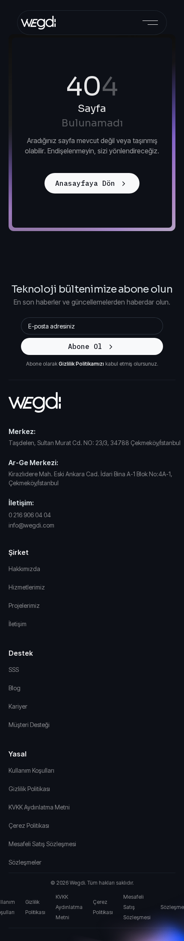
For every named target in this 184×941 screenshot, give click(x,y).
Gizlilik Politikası (29, 788)
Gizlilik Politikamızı (81, 364)
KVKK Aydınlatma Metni (39, 807)
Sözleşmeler (25, 862)
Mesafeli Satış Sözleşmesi (42, 843)
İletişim (18, 623)
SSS (14, 669)
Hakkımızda (24, 568)
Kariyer (18, 706)
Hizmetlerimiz (27, 587)
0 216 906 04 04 (30, 515)
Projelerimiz (24, 605)
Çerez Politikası (29, 825)
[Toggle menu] (150, 23)
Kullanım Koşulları (31, 770)
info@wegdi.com (31, 525)
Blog (15, 688)
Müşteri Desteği (29, 724)
